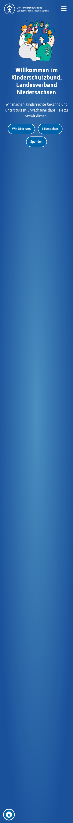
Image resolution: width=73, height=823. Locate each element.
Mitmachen (50, 129)
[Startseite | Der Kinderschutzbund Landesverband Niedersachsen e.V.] (26, 9)
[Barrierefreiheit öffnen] (9, 814)
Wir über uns (21, 129)
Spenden (36, 142)
